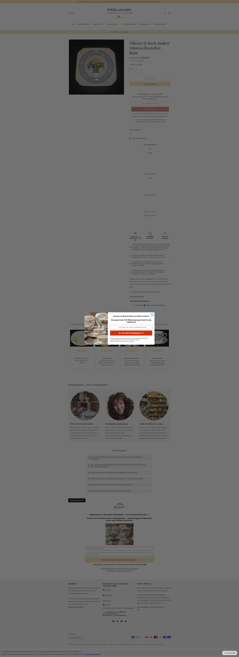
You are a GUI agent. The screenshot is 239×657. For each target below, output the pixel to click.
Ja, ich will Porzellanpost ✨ (131, 333)
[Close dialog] (152, 314)
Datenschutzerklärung (129, 341)
